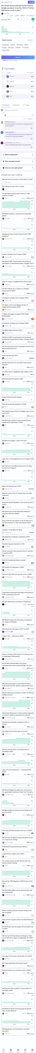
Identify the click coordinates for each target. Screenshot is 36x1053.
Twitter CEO (5, 50)
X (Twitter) (25, 47)
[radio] (22, 19)
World (26, 45)
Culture (4, 47)
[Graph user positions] (18, 19)
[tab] (5, 105)
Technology (5, 45)
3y (14, 122)
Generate (30, 40)
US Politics (20, 45)
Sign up (31, 2)
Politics (13, 45)
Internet (18, 47)
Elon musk (11, 47)
